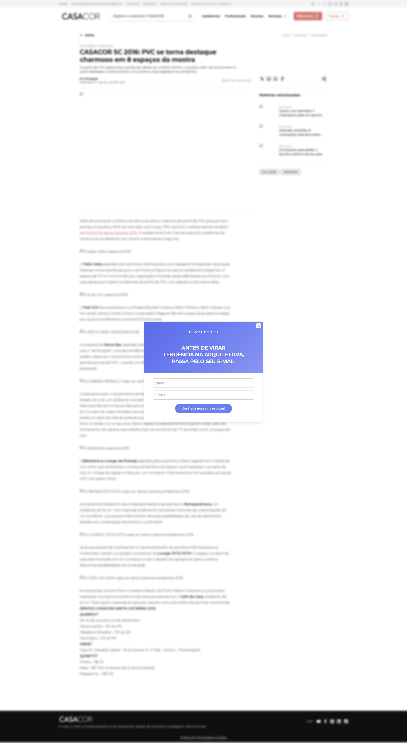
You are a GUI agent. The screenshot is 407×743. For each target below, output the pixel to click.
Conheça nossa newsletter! (203, 408)
